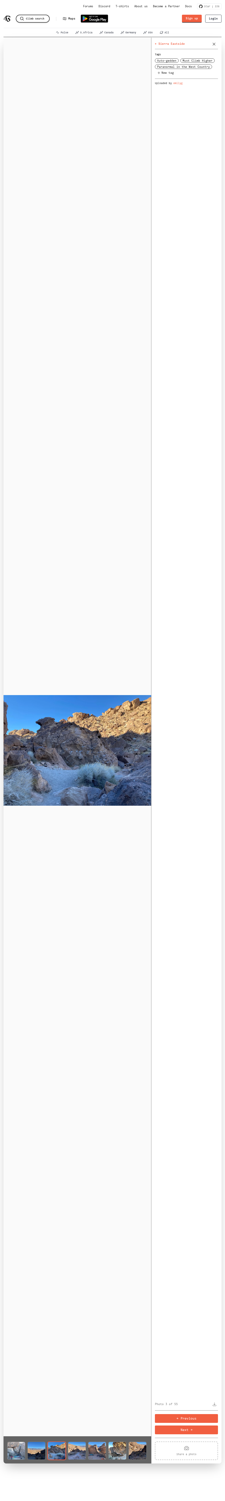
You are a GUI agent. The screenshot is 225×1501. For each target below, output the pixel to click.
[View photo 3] (56, 1451)
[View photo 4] (77, 1451)
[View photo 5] (97, 1451)
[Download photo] (214, 1404)
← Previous (186, 1418)
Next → (186, 1430)
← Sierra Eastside (170, 44)
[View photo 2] (36, 1451)
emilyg (178, 83)
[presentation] (186, 1451)
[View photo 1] (16, 1451)
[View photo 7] (137, 1451)
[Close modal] (214, 44)
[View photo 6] (117, 1451)
